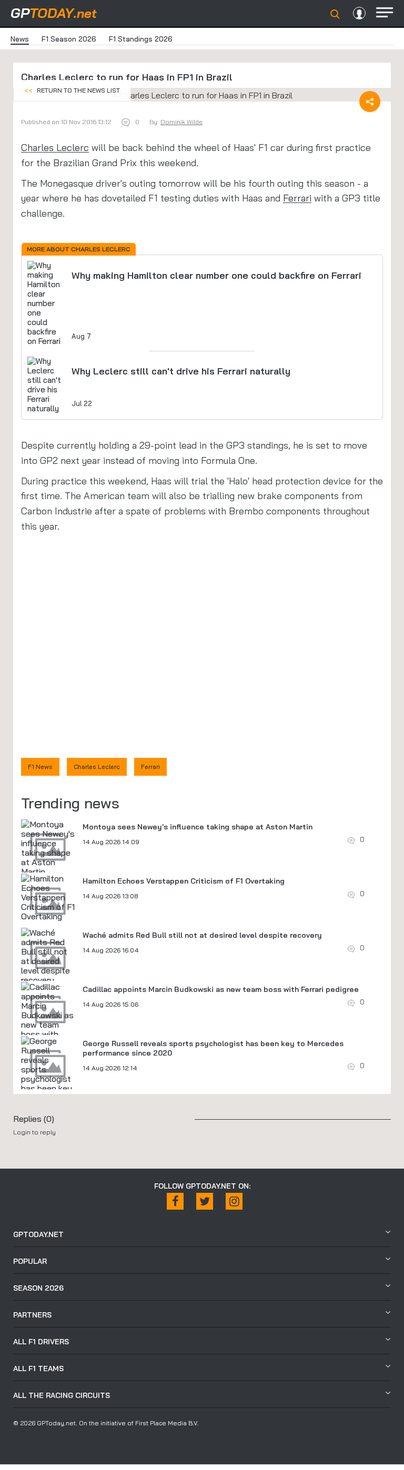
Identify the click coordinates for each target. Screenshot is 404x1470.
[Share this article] (369, 101)
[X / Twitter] (204, 1201)
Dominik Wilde (181, 122)
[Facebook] (175, 1201)
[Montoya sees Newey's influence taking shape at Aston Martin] (48, 847)
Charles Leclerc (55, 147)
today (54, 13)
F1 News (40, 767)
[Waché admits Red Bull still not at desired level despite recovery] (48, 956)
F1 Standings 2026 (141, 39)
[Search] (335, 14)
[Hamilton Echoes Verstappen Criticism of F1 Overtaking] (48, 897)
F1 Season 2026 (69, 39)
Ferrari (297, 198)
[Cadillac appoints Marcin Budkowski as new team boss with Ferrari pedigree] (48, 1020)
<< (72, 90)
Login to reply (34, 1132)
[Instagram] (234, 1201)
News (20, 39)
